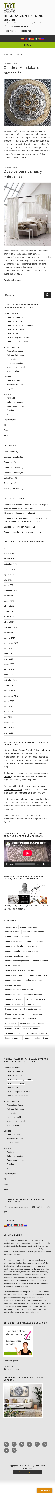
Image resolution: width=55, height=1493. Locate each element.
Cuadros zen (12, 333)
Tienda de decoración (14, 1033)
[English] (26, 38)
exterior (42, 793)
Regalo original (10, 420)
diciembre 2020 (10, 627)
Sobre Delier (9, 478)
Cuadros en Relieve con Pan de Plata (19, 527)
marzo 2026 (9, 553)
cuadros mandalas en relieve (17, 956)
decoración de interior (27, 793)
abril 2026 (8, 548)
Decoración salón (12, 1019)
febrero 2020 (9, 669)
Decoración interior (12, 473)
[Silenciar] (43, 864)
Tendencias (8, 483)
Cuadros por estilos (12, 313)
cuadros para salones (34, 980)
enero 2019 (8, 733)
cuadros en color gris (14, 946)
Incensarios (12, 359)
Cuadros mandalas (12, 457)
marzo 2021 (9, 617)
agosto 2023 (9, 601)
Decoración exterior (12, 467)
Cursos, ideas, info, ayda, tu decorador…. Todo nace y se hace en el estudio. (27, 907)
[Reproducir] (7, 864)
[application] (27, 853)
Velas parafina (13, 371)
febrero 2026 (9, 559)
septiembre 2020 (11, 643)
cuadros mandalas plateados (17, 961)
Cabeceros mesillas (15, 402)
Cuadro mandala (12, 936)
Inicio (6, 435)
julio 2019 (8, 706)
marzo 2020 (9, 664)
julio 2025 (8, 580)
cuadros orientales (13, 965)
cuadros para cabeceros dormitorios (20, 970)
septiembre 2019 (11, 696)
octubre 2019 (9, 691)
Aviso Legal (27, 1469)
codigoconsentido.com (27, 1472)
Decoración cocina (13, 1009)
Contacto (24, 26)
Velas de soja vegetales (17, 367)
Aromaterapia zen (11, 347)
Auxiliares (11, 398)
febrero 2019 (9, 727)
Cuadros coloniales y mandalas (20, 325)
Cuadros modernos (15, 317)
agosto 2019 (9, 701)
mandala (41, 1024)
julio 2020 (8, 648)
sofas (17, 1028)
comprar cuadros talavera (33, 932)
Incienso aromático (15, 363)
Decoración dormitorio (14, 1014)
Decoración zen (29, 1019)
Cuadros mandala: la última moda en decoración (24, 532)
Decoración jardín (34, 1014)
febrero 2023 (9, 606)
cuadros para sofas (13, 985)
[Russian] (42, 38)
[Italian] (36, 38)
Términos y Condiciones (35, 1465)
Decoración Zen (13, 380)
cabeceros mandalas (28, 927)
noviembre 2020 (10, 632)
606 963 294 (25, 31)
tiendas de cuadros (13, 1038)
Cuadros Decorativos (16, 329)
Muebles (7, 394)
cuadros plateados (13, 994)
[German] (32, 38)
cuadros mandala (12, 951)
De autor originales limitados (18, 337)
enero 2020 (8, 675)
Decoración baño (33, 1004)
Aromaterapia (9, 451)
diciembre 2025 (10, 564)
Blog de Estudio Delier (29, 750)
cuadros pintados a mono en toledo (19, 990)
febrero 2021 (9, 622)
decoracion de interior (33, 994)
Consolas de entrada (15, 406)
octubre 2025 (9, 569)
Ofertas (7, 425)
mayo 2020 (8, 659)
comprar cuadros (12, 932)
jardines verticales (27, 1024)
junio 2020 (8, 654)
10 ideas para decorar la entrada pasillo (20, 513)
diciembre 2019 (10, 680)
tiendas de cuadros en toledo (36, 1038)
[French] (29, 38)
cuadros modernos (40, 961)
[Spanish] (22, 38)
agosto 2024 (9, 585)
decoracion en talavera (35, 999)
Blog (6, 430)
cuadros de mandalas (35, 941)
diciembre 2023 (10, 590)
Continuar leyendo (12, 280)
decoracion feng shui (14, 1004)
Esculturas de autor (15, 384)
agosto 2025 (9, 574)
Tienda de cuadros (30, 1028)
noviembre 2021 (10, 611)
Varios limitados (13, 414)
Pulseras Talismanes (15, 355)
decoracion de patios (14, 999)
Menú (28, 45)
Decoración (8, 377)
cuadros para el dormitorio (16, 975)
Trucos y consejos (11, 488)
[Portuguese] (39, 38)
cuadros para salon (13, 980)
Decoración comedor (33, 1009)
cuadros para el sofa (38, 975)
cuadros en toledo (33, 946)
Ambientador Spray (15, 351)
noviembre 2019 (10, 685)
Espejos (10, 410)
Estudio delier (10, 1024)
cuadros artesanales (13, 941)
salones (8, 1028)
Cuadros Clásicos (14, 321)
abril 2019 (8, 717)
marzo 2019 (9, 722)
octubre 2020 (9, 638)
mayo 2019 (8, 712)
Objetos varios (13, 388)
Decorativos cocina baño (17, 341)
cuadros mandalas (30, 951)
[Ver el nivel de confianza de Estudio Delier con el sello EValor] (18, 1355)
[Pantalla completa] (48, 864)
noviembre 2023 (10, 596)
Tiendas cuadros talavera (36, 1033)
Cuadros (26, 936)
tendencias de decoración (15, 757)
